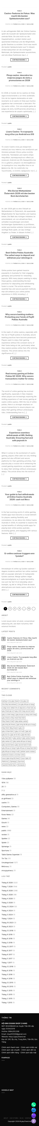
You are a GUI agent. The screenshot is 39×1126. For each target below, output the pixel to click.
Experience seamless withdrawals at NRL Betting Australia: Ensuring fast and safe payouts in (19, 436)
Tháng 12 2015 (7, 983)
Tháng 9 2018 (7, 934)
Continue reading (19, 60)
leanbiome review (7, 755)
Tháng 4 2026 (7, 899)
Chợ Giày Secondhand (9, 704)
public (19, 11)
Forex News (6, 815)
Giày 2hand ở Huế (7, 721)
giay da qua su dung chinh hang (26, 714)
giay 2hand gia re (7, 711)
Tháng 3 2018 (7, 943)
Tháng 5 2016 (7, 974)
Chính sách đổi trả (28, 1050)
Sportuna (21, 761)
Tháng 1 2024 (7, 918)
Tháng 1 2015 (7, 1002)
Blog (21, 1118)
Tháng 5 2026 (7, 895)
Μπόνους (5, 866)
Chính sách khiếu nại (29, 1047)
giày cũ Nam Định (7, 731)
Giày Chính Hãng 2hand (9, 728)
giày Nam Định (6, 738)
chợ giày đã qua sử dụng (26, 704)
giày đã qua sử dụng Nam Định (26, 748)
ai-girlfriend (6, 798)
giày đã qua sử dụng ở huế (10, 751)
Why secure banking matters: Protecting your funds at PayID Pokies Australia (19, 317)
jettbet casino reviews (28, 751)
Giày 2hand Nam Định (18, 718)
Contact (28, 1118)
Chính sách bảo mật (28, 1053)
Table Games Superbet (10, 854)
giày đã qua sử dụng (8, 748)
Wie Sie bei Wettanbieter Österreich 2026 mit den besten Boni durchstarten (19, 193)
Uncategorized (7, 862)
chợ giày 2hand (14, 701)
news (4, 826)
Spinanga (13, 761)
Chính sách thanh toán (10, 1047)
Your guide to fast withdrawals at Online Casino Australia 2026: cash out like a (19, 497)
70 (29, 609)
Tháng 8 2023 (7, 926)
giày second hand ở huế (22, 745)
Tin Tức (4, 858)
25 (3, 787)
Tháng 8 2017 (7, 951)
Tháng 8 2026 (7, 883)
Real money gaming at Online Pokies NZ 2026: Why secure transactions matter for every (19, 376)
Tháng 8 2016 (7, 970)
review (4, 834)
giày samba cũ (6, 741)
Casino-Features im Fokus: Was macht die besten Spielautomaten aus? (19, 16)
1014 (3, 782)
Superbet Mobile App (8, 765)
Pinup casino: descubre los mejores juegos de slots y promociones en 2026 (19, 78)
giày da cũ (5, 735)
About (6, 1118)
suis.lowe (30, 24)
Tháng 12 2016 (7, 966)
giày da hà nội (15, 735)
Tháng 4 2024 (7, 911)
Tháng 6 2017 (7, 954)
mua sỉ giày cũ (25, 758)
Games (4, 818)
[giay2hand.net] (19, 3)
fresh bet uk (31, 708)
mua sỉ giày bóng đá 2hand (10, 758)
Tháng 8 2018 (7, 938)
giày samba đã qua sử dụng (22, 741)
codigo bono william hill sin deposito (13, 708)
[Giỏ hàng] (36, 3)
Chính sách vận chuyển (11, 1050)
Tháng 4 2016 (7, 978)
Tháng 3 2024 (7, 915)
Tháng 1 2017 (7, 963)
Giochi (4, 822)
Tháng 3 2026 (7, 903)
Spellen (4, 838)
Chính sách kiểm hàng (10, 1053)
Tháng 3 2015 (7, 994)
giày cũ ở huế (19, 731)
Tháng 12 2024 (7, 906)
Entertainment (7, 810)
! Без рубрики (7, 778)
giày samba (17, 738)
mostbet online (19, 755)
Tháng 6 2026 (7, 891)
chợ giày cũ (24, 701)
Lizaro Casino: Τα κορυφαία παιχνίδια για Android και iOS (19, 132)
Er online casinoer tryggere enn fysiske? (19, 554)
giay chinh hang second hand (24, 711)
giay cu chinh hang (8, 714)
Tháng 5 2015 (7, 990)
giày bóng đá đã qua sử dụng (26, 724)
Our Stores (14, 1118)
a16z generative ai (9, 795)
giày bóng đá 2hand (8, 724)
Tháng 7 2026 (7, 886)
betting (4, 701)
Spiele (4, 842)
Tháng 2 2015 (7, 998)
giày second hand (7, 745)
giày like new (26, 735)
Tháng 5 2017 (7, 958)
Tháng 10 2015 (7, 986)
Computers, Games (9, 807)
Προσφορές (21, 765)
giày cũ (21, 728)
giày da (28, 731)
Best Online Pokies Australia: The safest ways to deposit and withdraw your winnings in (19, 255)
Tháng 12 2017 (7, 946)
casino (4, 802)
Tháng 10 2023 (7, 923)
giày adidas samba (21, 721)
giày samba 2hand (28, 738)
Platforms (5, 761)
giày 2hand (5, 718)
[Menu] (3, 3)
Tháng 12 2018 (7, 931)
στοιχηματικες (7, 870)
